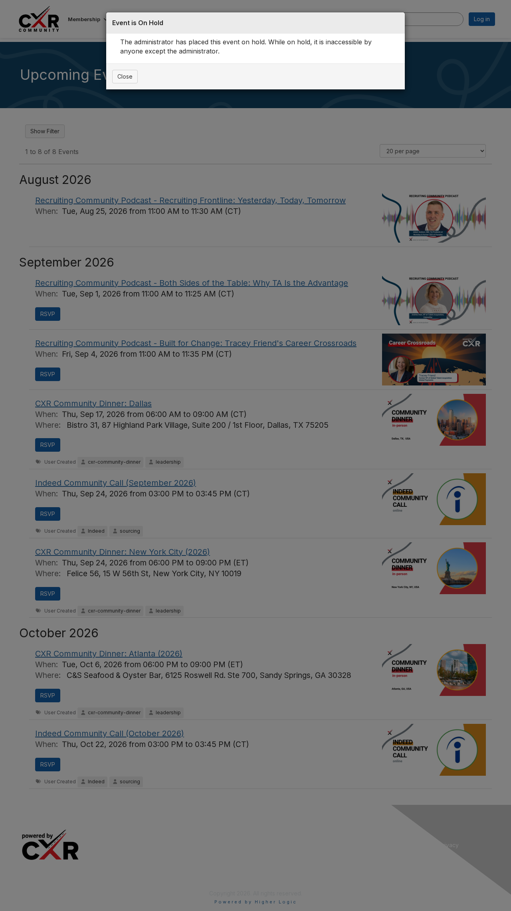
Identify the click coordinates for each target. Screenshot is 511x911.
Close (125, 76)
